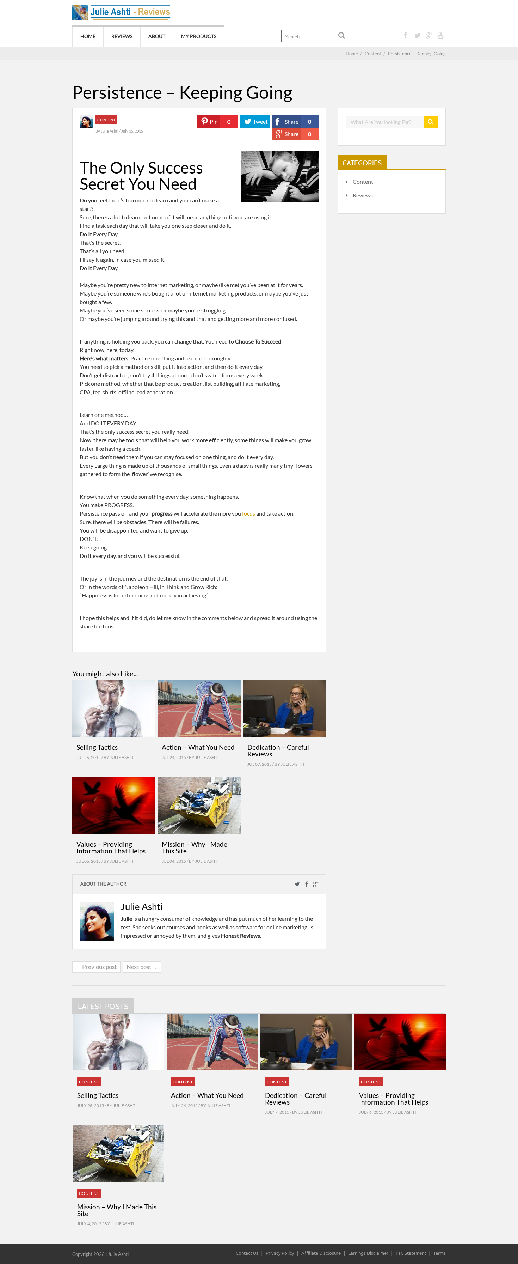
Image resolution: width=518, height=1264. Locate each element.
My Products (198, 36)
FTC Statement (411, 1253)
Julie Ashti (110, 131)
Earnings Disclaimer (368, 1253)
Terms (439, 1253)
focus (248, 513)
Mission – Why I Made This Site (194, 847)
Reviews (121, 36)
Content (106, 119)
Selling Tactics (97, 747)
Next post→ (142, 967)
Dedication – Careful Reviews (278, 750)
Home (87, 36)
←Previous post (96, 967)
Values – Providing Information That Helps (111, 847)
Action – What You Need (198, 747)
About (156, 36)
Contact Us (247, 1253)
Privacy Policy (280, 1253)
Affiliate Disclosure (321, 1253)
